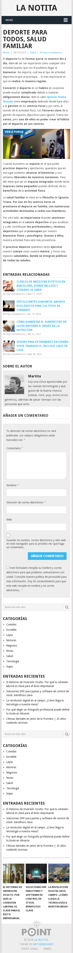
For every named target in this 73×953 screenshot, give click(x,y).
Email (48, 948)
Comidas (11, 624)
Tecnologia (12, 661)
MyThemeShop (43, 944)
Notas (9, 650)
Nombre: (12, 485)
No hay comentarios (51, 52)
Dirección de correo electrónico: (26, 502)
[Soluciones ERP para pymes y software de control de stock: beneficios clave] (36, 873)
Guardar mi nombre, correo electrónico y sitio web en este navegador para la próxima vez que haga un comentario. (36, 544)
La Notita (36, 8)
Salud (33, 52)
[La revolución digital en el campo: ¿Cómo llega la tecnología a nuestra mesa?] (58, 873)
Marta (6, 52)
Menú (9, 20)
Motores (11, 640)
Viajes (9, 666)
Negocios (11, 645)
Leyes (9, 635)
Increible (11, 629)
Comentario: (14, 448)
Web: (9, 519)
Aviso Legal (29, 948)
